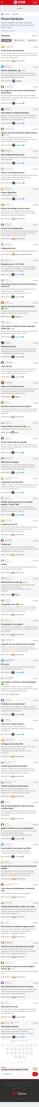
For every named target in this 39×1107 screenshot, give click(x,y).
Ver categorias (5, 30)
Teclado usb (6, 544)
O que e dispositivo (8, 192)
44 (11, 1053)
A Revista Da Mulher (27, 1085)
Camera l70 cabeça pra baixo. (13, 173)
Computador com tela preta (12, 482)
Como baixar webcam (9, 1026)
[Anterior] (3, 1045)
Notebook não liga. (8, 346)
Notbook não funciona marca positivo (16, 406)
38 (15, 1049)
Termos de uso (14, 1082)
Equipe (7, 1082)
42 (31, 1049)
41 (27, 1049)
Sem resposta (20, 40)
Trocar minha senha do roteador (14, 442)
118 (31, 1053)
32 (27, 1045)
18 (19, 1045)
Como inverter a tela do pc (11, 426)
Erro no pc (5, 664)
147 (23, 1057)
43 (7, 1053)
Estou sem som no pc (9, 1007)
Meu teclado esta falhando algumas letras (18, 926)
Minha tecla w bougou (10, 462)
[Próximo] (36, 1045)
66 (23, 1053)
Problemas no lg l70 (9, 524)
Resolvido (33, 40)
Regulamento (15, 1085)
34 (31, 1045)
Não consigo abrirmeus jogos (13, 155)
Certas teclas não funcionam (12, 50)
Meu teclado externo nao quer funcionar (17, 987)
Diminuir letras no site (10, 582)
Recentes (7, 40)
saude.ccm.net (19, 1098)
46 (15, 1053)
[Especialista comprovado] (23, 103)
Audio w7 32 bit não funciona (12, 386)
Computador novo (8, 604)
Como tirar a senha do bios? (12, 724)
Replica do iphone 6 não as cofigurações (17, 828)
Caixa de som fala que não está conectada (18, 644)
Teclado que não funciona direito (14, 766)
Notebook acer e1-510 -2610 (12, 264)
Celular (4, 564)
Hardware (15, 14)
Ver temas (12, 30)
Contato (8, 1085)
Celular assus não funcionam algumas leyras (19, 133)
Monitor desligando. (9, 70)
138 (19, 1057)
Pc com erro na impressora (12, 228)
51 (19, 1053)
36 (7, 1049)
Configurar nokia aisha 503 (12, 744)
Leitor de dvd (6, 366)
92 (27, 1053)
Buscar (34, 35)
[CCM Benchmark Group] (19, 1093)
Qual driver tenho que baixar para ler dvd (17, 946)
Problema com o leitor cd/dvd (13, 704)
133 (15, 1057)
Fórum (8, 14)
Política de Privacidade (27, 1082)
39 (19, 1049)
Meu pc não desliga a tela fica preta (15, 208)
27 (23, 1045)
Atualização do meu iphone (12, 624)
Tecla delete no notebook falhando (15, 113)
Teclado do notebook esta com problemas (18, 306)
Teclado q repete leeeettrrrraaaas (14, 786)
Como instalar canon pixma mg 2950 (15, 848)
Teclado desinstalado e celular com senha (18, 906)
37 (11, 1049)
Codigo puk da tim (8, 248)
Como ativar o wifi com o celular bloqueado (18, 682)
